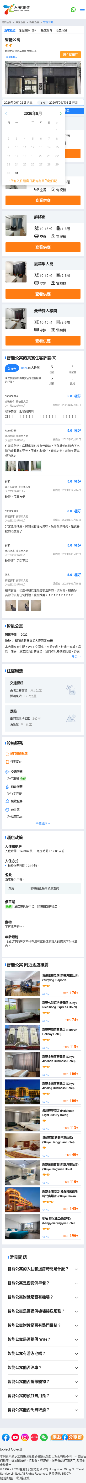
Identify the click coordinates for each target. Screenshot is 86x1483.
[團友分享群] (67, 1438)
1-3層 (66, 228)
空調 (43, 189)
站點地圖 (6, 1478)
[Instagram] (25, 1438)
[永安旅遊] (16, 9)
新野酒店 (34, 22)
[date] (22, 102)
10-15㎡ (46, 228)
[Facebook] (6, 1438)
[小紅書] (34, 1438)
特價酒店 (6, 22)
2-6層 (66, 275)
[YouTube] (15, 1438)
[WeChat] (44, 1438)
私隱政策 (23, 1478)
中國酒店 (20, 22)
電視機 (61, 189)
